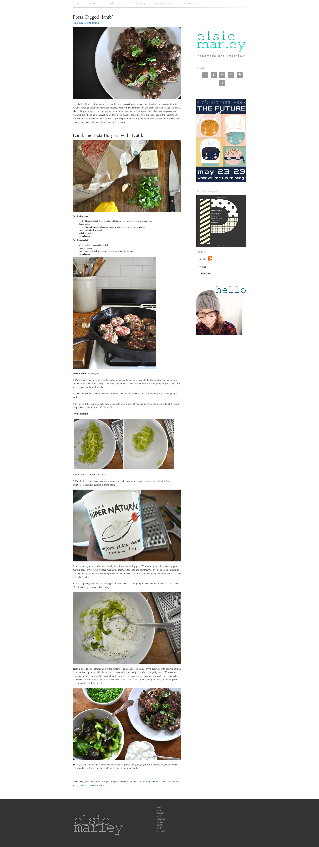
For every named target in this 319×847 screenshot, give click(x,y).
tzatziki (92, 784)
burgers (122, 781)
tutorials (116, 3)
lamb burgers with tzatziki (86, 22)
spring (76, 784)
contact (160, 821)
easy (148, 781)
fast (153, 781)
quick (169, 781)
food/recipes (103, 781)
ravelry (159, 827)
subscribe (161, 830)
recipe (176, 781)
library (140, 3)
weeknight (102, 784)
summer (84, 784)
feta (158, 781)
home (76, 3)
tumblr (159, 824)
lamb (163, 781)
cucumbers (132, 781)
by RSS (203, 259)
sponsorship (192, 3)
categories (164, 3)
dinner (142, 781)
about (94, 3)
